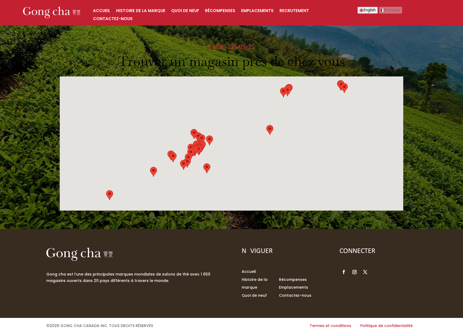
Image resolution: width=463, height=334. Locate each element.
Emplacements (257, 11)
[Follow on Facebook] (343, 272)
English (370, 10)
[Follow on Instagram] (354, 272)
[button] (344, 88)
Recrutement (294, 11)
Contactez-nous (113, 19)
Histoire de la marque (140, 11)
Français (392, 10)
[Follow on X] (365, 272)
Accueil (101, 11)
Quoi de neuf (185, 11)
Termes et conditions (330, 325)
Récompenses (220, 11)
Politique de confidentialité (386, 325)
